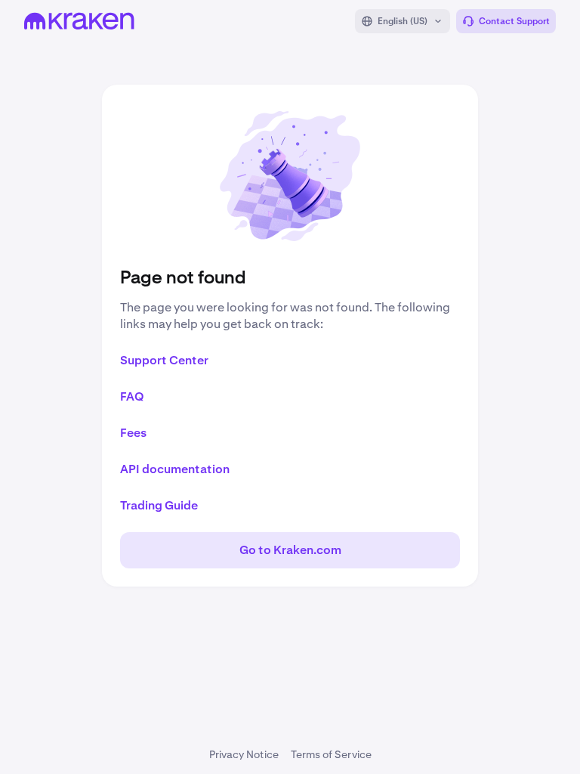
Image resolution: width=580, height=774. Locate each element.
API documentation (175, 469)
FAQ (132, 396)
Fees (133, 433)
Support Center (164, 360)
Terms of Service (331, 754)
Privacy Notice (244, 754)
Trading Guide (159, 505)
